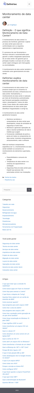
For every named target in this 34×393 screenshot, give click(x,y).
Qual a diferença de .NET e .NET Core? (15, 347)
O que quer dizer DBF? (9, 377)
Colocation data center (10, 270)
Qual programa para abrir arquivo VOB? (15, 305)
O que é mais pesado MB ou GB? (13, 353)
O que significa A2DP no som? (12, 323)
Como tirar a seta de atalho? (11, 308)
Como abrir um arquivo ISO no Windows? (16, 341)
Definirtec (12, 4)
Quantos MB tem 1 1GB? (10, 382)
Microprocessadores (9, 224)
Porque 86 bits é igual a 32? (11, 350)
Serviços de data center (10, 249)
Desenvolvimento (8, 210)
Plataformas (6, 221)
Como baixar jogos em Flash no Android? (16, 289)
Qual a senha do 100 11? (10, 339)
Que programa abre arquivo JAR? (13, 310)
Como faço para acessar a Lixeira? (13, 291)
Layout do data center (9, 261)
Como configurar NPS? (9, 369)
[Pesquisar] (29, 190)
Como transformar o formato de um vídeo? (16, 344)
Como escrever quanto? (10, 302)
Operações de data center (11, 264)
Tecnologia (6, 218)
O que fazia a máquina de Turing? (13, 294)
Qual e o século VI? (8, 331)
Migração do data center (10, 258)
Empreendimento (8, 215)
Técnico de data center (10, 246)
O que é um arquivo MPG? (11, 360)
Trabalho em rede (8, 204)
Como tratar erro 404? (9, 363)
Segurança (6, 207)
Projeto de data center (9, 255)
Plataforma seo (10, 180)
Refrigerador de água (9, 213)
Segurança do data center (11, 243)
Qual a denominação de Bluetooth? (14, 380)
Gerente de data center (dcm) (12, 267)
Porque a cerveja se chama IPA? (13, 366)
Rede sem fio (6, 230)
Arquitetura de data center (11, 252)
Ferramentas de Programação (12, 227)
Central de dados (10, 177)
